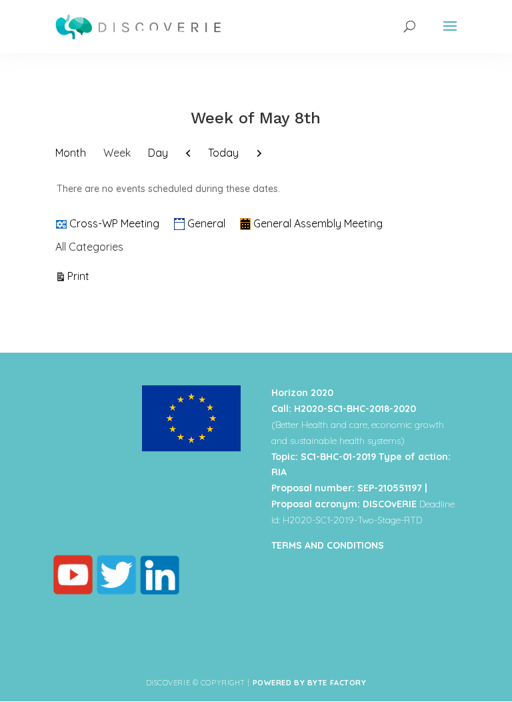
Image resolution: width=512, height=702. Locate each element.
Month (70, 152)
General (206, 223)
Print (80, 276)
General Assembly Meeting (318, 223)
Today (223, 152)
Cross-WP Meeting (114, 223)
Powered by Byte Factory (310, 682)
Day (158, 152)
